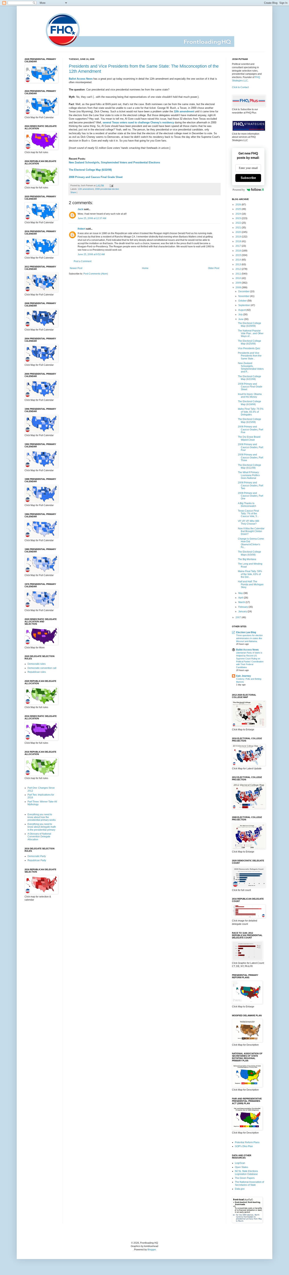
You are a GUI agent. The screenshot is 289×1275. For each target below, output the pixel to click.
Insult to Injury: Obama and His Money (250, 395)
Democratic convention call (42, 668)
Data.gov (240, 1189)
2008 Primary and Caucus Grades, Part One (250, 496)
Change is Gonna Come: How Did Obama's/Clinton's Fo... (251, 543)
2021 (239, 227)
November (244, 296)
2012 (239, 269)
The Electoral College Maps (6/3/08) (249, 553)
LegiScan (240, 1163)
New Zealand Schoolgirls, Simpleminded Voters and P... (251, 367)
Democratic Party (37, 856)
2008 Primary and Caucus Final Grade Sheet (95, 177)
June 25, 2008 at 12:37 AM (92, 218)
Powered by (239, 189)
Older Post (213, 268)
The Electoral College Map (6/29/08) (249, 324)
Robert (81, 228)
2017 (239, 246)
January (243, 611)
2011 (239, 273)
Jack (80, 209)
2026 (239, 204)
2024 (239, 213)
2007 (239, 617)
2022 (239, 222)
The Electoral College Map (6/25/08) (249, 342)
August (242, 310)
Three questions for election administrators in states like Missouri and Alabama (249, 638)
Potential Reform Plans (247, 1142)
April (241, 597)
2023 (239, 218)
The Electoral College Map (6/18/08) (249, 403)
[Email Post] (111, 185)
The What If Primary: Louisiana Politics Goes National (249, 475)
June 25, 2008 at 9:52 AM (91, 254)
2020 (239, 232)
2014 (239, 259)
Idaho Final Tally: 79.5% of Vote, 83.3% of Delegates (250, 412)
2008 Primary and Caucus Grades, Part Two (250, 485)
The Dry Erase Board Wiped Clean (249, 438)
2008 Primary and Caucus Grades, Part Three (250, 457)
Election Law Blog (246, 632)
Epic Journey (243, 676)
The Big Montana (247, 559)
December (244, 291)
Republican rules (37, 672)
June (241, 319)
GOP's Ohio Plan (244, 1146)
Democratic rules (37, 664)
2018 (239, 241)
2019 (239, 236)
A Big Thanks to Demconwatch (247, 504)
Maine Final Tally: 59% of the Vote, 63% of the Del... (250, 574)
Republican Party (37, 860)
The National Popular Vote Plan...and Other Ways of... (250, 333)
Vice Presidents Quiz (249, 348)
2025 (239, 209)
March (242, 602)
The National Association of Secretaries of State (249, 1183)
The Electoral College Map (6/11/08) (249, 466)
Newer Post (76, 268)
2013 (239, 264)
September (244, 305)
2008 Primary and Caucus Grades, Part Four (250, 447)
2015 (239, 255)
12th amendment (86, 189)
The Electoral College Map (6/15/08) (249, 420)
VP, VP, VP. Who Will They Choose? (248, 522)
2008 (239, 287)
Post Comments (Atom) (95, 273)
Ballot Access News (247, 649)
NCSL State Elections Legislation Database (246, 1172)
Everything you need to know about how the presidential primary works (42, 817)
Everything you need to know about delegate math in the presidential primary (42, 827)
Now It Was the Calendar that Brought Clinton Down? (251, 531)
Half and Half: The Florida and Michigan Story (250, 584)
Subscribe (248, 178)
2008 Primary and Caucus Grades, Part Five (250, 429)
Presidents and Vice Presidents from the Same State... (249, 356)
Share (73, 192)
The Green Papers (245, 1178)
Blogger (151, 1249)
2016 (239, 250)
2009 (239, 282)
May (240, 593)
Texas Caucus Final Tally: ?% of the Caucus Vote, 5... (248, 513)
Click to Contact (240, 87)
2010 (239, 278)
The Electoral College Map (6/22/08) (90, 169)
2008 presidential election (107, 189)
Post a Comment (82, 261)
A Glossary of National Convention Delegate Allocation (39, 836)
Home (145, 268)
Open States (241, 1167)
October (242, 300)
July (240, 314)
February (243, 607)
